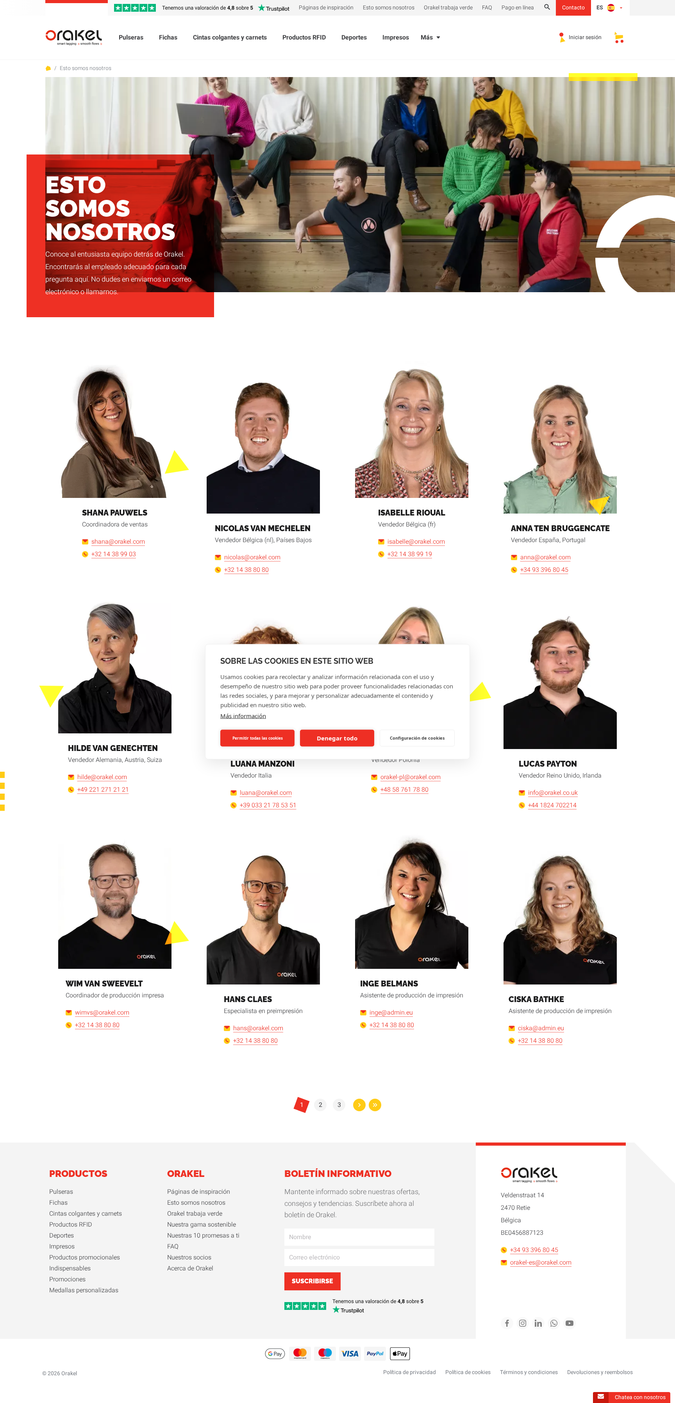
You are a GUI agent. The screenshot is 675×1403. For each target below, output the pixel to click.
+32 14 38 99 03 (113, 554)
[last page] (375, 1105)
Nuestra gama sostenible (201, 1224)
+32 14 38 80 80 (246, 570)
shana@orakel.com (118, 541)
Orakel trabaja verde (194, 1213)
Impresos (395, 37)
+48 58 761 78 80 (404, 789)
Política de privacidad (409, 1372)
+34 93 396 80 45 (544, 570)
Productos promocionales (84, 1257)
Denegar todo (337, 738)
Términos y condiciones (529, 1372)
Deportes (354, 37)
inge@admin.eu (391, 1012)
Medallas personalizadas (83, 1290)
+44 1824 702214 (552, 805)
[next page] (359, 1105)
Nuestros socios (189, 1257)
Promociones (67, 1279)
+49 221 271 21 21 (103, 789)
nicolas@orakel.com (252, 557)
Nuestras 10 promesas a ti (203, 1235)
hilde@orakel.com (102, 777)
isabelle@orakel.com (416, 541)
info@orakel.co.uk (553, 793)
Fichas (168, 37)
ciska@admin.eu (541, 1028)
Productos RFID (304, 37)
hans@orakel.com (258, 1028)
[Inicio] (78, 37)
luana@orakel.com (266, 793)
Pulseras (131, 37)
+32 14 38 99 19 (410, 554)
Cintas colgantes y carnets (230, 37)
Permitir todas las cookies (257, 738)
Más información (243, 715)
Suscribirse (312, 1281)
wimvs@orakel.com (102, 1012)
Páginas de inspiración (198, 1191)
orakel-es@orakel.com (540, 1262)
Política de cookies (468, 1372)
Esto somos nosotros (85, 68)
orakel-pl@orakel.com (410, 777)
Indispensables (70, 1268)
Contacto (573, 8)
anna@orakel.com (545, 557)
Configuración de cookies (417, 738)
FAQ (173, 1246)
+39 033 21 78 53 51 (268, 805)
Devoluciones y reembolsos (600, 1372)
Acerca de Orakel (190, 1268)
